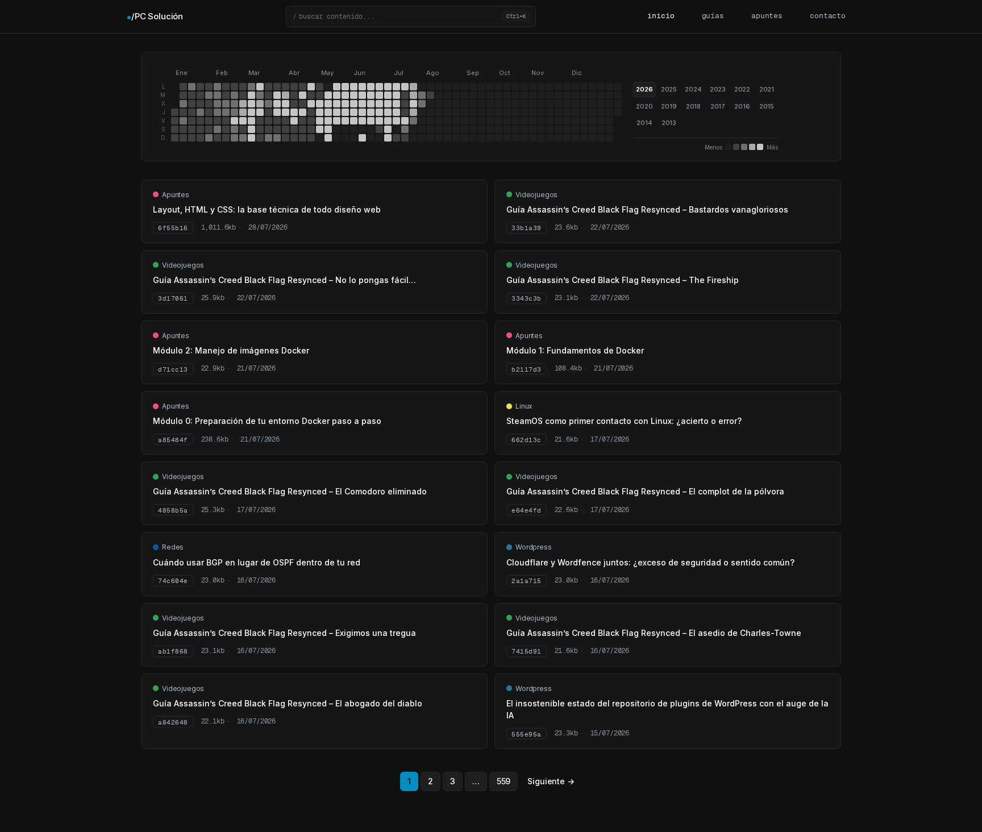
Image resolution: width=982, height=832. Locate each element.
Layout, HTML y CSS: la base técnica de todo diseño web (267, 209)
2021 (766, 89)
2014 (644, 123)
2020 (644, 106)
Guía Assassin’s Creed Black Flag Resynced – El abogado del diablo (287, 703)
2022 (742, 89)
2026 (644, 89)
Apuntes (767, 16)
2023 (718, 89)
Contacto (828, 16)
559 (504, 781)
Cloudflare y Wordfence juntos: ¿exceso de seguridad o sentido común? (650, 562)
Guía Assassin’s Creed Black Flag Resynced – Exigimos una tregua (284, 633)
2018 (693, 106)
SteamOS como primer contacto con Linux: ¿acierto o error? (624, 421)
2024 (693, 89)
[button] (411, 16)
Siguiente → (550, 781)
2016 (742, 106)
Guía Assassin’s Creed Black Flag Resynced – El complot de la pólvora (645, 491)
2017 (717, 106)
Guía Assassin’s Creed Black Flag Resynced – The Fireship (622, 280)
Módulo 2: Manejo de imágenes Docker (231, 350)
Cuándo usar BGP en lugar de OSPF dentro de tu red (256, 562)
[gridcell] (174, 112)
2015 (766, 106)
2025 (669, 89)
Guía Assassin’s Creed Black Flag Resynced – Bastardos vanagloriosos (647, 209)
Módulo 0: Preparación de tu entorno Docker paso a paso (267, 421)
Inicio (660, 16)
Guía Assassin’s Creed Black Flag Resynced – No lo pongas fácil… (284, 280)
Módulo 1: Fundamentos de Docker (575, 350)
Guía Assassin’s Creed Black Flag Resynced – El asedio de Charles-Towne (653, 633)
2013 (668, 123)
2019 (668, 106)
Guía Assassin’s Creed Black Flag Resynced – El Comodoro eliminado (290, 491)
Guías (713, 16)
